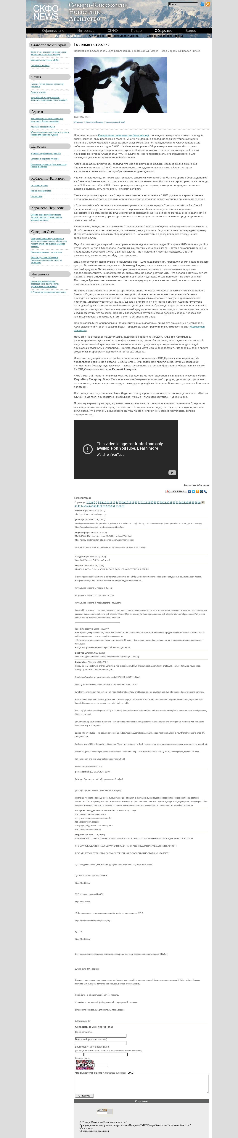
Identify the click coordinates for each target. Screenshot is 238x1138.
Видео (190, 30)
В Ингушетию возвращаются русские (48, 292)
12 (111, 502)
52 (107, 506)
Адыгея (37, 111)
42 (76, 506)
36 (186, 502)
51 (104, 506)
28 (161, 502)
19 (133, 502)
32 (174, 502)
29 (164, 502)
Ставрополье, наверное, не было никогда (123, 135)
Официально (53, 30)
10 (104, 502)
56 (120, 506)
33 (177, 502)
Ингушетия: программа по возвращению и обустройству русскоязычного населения (45, 284)
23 (145, 502)
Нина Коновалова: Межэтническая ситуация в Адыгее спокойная (47, 119)
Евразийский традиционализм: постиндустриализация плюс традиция (49, 98)
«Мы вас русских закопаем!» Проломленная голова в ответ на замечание (46, 260)
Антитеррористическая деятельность (114, 35)
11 (108, 502)
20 (136, 502)
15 (120, 502)
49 (98, 506)
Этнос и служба (38, 92)
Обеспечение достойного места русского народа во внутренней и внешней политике (46, 217)
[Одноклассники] (198, 491)
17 (126, 502)
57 (123, 506)
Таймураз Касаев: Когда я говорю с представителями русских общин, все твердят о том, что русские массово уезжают (49, 242)
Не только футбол (39, 185)
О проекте (141, 1101)
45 (85, 506)
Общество (78, 122)
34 (180, 502)
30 (167, 502)
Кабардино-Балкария (48, 178)
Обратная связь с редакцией (94, 1130)
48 (95, 506)
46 (88, 506)
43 (79, 506)
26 (155, 502)
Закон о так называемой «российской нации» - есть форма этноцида (48, 53)
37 (190, 502)
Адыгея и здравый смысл (43, 127)
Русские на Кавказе (94, 122)
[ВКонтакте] (190, 491)
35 (183, 502)
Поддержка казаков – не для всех (46, 252)
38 (193, 502)
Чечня (36, 76)
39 (196, 502)
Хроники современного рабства (46, 153)
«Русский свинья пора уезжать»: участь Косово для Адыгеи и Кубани (50, 133)
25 (152, 502)
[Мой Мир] (201, 491)
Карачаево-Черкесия (47, 207)
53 (110, 506)
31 (171, 502)
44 (82, 506)
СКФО (112, 30)
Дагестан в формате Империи (45, 159)
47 (91, 506)
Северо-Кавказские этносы (165, 35)
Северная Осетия (44, 231)
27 (158, 502)
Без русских (36, 196)
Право (136, 30)
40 (199, 502)
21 (139, 502)
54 (113, 506)
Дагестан (38, 146)
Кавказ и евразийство (41, 191)
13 (114, 502)
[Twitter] (194, 491)
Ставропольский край (48, 44)
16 (123, 502)
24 (148, 502)
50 (101, 506)
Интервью (85, 30)
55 (117, 506)
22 (142, 502)
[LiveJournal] (205, 491)
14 (117, 502)
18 (129, 502)
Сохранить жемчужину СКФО (45, 60)
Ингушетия (40, 274)
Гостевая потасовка (40, 65)
